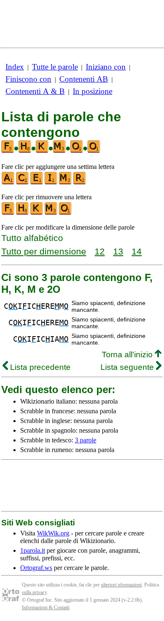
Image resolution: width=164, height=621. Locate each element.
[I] (51, 182)
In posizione (92, 91)
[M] (65, 182)
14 (137, 251)
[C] (23, 182)
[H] (23, 213)
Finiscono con (28, 79)
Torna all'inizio (128, 354)
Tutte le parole (55, 66)
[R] (80, 182)
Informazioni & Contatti (45, 607)
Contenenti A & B (35, 91)
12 (100, 251)
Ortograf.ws (36, 567)
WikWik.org (53, 533)
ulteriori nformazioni (121, 585)
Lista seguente (128, 367)
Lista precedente (39, 367)
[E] (37, 182)
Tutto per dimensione (43, 251)
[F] (8, 213)
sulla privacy (34, 592)
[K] (37, 213)
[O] (65, 213)
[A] (8, 182)
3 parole (85, 440)
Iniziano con (106, 66)
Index (14, 66)
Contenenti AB (83, 79)
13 (118, 251)
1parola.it (32, 550)
